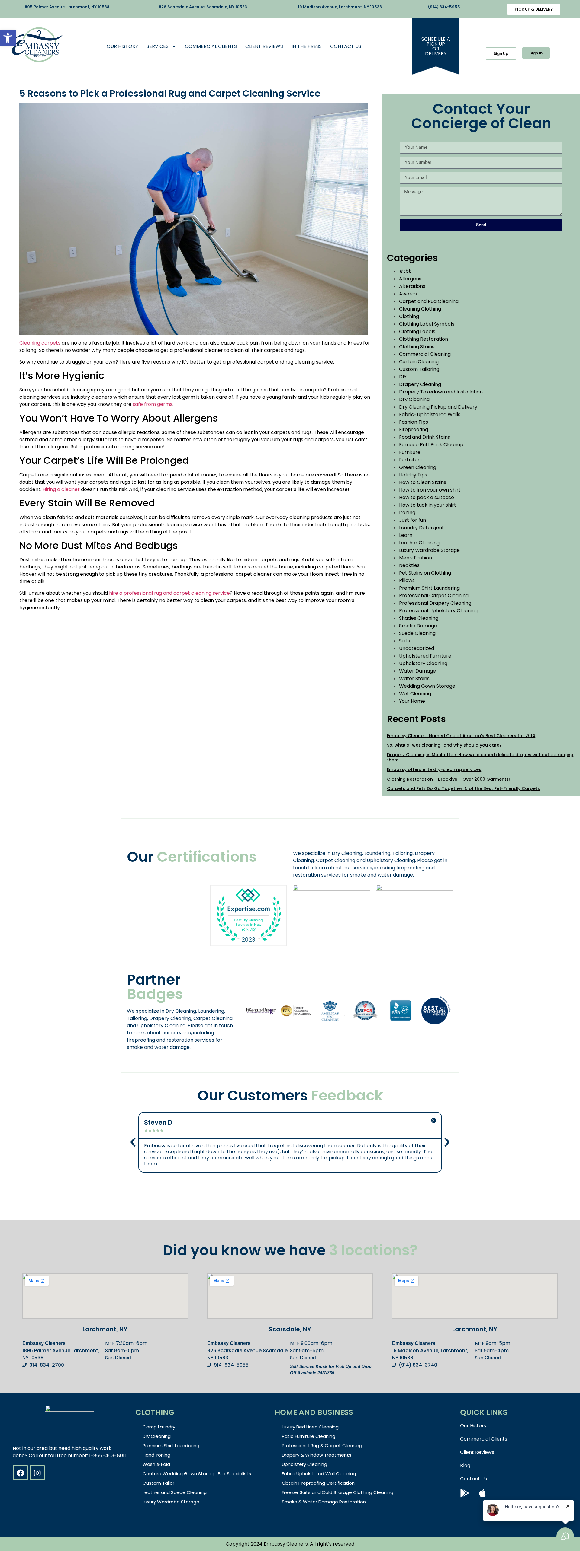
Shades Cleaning (418, 618)
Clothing (409, 316)
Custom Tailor (158, 1483)
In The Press (307, 46)
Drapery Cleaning (420, 384)
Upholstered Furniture (425, 655)
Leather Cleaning (419, 542)
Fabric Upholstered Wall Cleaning (319, 1473)
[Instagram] (37, 1472)
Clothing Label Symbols (426, 323)
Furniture (409, 452)
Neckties (409, 565)
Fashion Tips (413, 422)
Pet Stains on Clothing (425, 572)
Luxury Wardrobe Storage (429, 550)
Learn (405, 535)
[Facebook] (20, 1472)
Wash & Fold (156, 1464)
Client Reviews (264, 46)
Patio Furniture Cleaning (308, 1436)
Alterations (412, 286)
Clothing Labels (417, 331)
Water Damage (417, 670)
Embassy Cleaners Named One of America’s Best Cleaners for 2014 (461, 736)
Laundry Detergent (421, 527)
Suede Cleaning (417, 633)
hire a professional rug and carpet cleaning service (169, 593)
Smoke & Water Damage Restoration (324, 1501)
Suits (404, 640)
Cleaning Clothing (420, 308)
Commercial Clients (211, 46)
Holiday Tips (413, 474)
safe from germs (152, 404)
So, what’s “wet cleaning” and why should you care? (444, 745)
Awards (408, 293)
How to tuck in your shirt (427, 505)
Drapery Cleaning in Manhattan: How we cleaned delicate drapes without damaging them (480, 757)
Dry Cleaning (414, 399)
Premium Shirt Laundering (429, 587)
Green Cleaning (417, 467)
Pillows (407, 580)
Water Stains (414, 678)
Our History (122, 46)
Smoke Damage (418, 625)
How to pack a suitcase (426, 497)
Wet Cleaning (415, 693)
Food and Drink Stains (424, 437)
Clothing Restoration (423, 339)
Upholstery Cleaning (423, 663)
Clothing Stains (416, 346)
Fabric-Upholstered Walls (429, 414)
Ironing (407, 512)
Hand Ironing (156, 1455)
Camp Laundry (159, 1427)
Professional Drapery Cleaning (435, 603)
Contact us (345, 46)
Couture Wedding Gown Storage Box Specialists (197, 1473)
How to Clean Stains (422, 482)
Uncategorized (416, 648)
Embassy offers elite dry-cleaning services (434, 769)
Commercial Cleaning (425, 354)
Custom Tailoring (419, 369)
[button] (8, 38)
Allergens (410, 278)
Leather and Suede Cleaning (175, 1492)
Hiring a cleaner (61, 489)
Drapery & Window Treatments (316, 1455)
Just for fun (412, 520)
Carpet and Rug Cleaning (429, 301)
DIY (403, 376)
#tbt (405, 271)
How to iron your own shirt (430, 489)
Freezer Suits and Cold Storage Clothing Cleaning (337, 1492)
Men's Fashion (415, 557)
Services (158, 46)
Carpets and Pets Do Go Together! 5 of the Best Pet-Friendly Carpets (463, 788)
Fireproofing (413, 429)
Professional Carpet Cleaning (434, 595)
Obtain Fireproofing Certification (318, 1483)
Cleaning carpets (39, 342)
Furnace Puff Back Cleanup (431, 444)
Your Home (412, 701)
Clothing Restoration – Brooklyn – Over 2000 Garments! (448, 779)
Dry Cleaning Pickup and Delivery (438, 406)
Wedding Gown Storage (427, 686)
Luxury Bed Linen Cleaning (310, 1427)
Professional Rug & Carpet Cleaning (322, 1445)
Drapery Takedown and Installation (441, 391)
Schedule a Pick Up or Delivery (435, 46)
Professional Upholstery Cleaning (438, 610)
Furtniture (411, 459)
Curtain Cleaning (419, 361)
